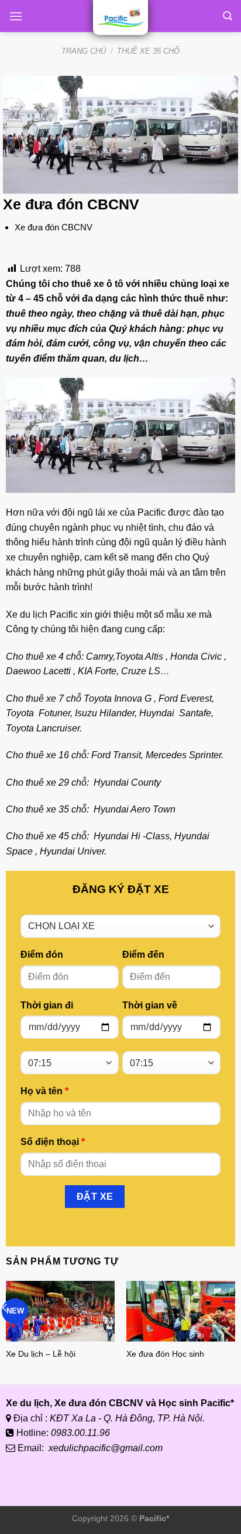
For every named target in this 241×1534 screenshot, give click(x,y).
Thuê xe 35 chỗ (148, 51)
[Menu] (16, 16)
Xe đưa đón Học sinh (165, 1354)
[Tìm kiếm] (227, 16)
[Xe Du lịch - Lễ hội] (60, 1311)
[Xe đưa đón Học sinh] (180, 1311)
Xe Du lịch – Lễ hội (40, 1354)
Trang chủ (83, 51)
